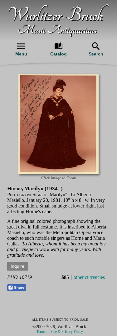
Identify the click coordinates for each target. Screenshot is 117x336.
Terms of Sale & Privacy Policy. (60, 331)
